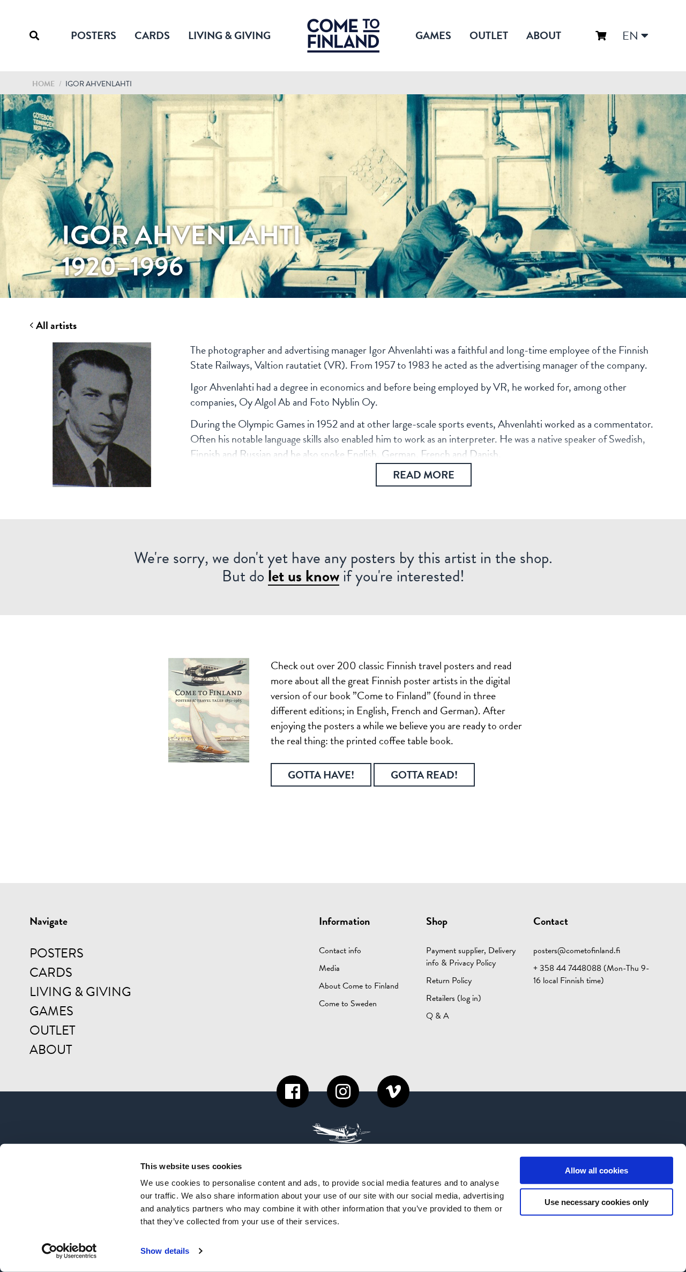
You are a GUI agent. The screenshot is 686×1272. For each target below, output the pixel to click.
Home (43, 83)
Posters (93, 35)
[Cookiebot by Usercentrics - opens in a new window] (69, 1251)
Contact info (340, 950)
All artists (55, 325)
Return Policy (449, 980)
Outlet (488, 35)
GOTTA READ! (424, 775)
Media (329, 968)
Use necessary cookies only (596, 1202)
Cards (152, 35)
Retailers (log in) (453, 998)
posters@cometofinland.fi (576, 950)
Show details (164, 1250)
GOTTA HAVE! (321, 775)
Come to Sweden (348, 1003)
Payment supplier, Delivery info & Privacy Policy (471, 956)
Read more (423, 475)
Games (433, 35)
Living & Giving (229, 35)
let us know (303, 576)
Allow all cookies (596, 1170)
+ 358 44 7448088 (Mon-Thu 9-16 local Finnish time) (591, 974)
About (543, 35)
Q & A (437, 1015)
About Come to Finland (359, 985)
